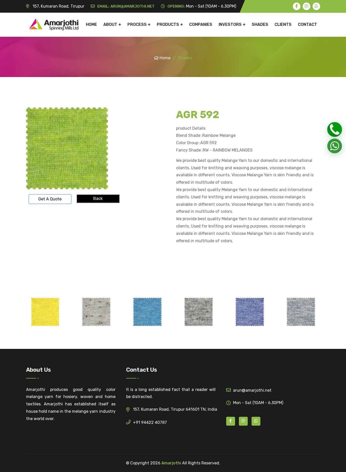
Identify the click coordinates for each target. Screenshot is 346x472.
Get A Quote (50, 199)
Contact (307, 24)
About (110, 24)
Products (168, 24)
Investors (230, 24)
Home (91, 24)
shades (260, 24)
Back (98, 198)
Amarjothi (171, 463)
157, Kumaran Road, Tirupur (58, 6)
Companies (200, 24)
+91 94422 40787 (150, 422)
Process (137, 24)
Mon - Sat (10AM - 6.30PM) (201, 6)
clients (283, 24)
